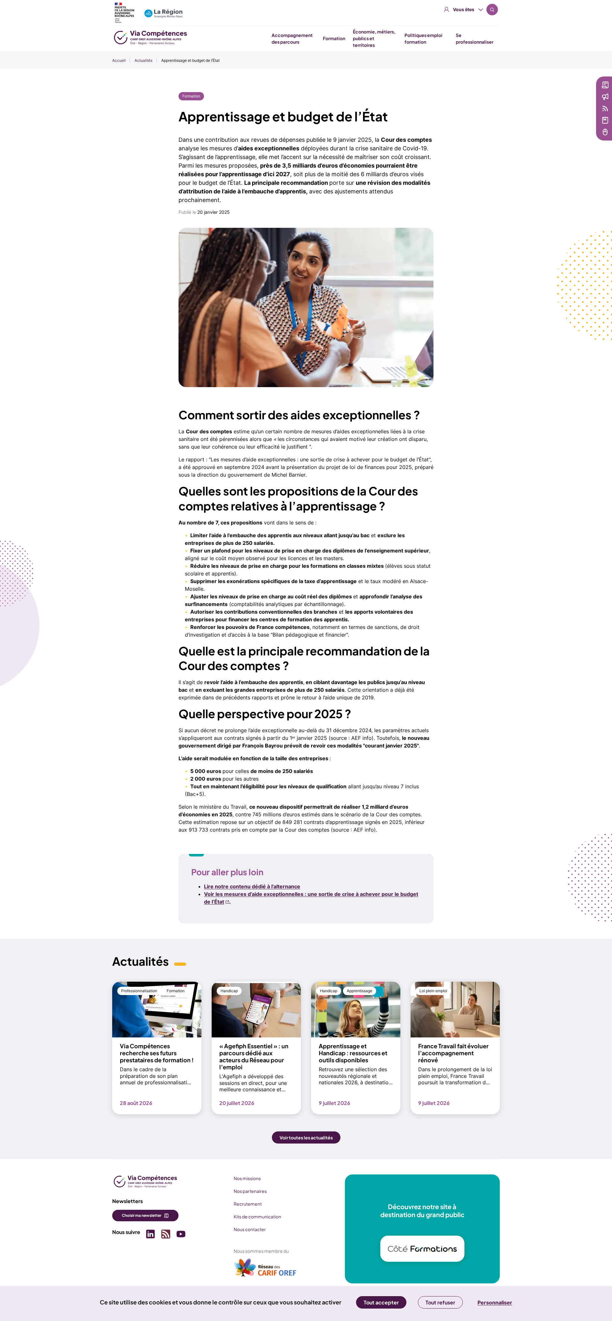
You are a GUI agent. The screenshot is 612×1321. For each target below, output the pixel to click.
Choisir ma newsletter (141, 1215)
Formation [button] (334, 38)
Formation (191, 96)
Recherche (492, 10)
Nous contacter (250, 1229)
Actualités (143, 60)
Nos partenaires (250, 1191)
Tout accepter (381, 1302)
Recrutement (248, 1204)
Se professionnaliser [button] (474, 38)
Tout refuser (440, 1302)
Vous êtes (463, 9)
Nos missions (247, 1178)
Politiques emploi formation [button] (423, 38)
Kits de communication (257, 1216)
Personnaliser (494, 1302)
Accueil (119, 60)
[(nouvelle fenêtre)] (265, 1270)
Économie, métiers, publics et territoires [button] (374, 38)
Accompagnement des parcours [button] (292, 38)
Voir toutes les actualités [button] (306, 1137)
